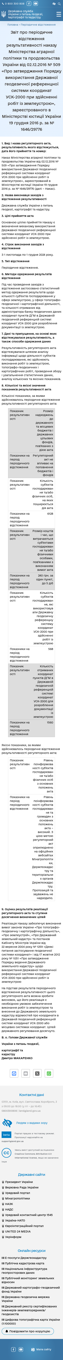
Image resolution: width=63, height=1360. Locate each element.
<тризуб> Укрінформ (11, 1236)
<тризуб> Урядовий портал (16, 1192)
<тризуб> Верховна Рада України (20, 1187)
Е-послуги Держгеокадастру (25, 1257)
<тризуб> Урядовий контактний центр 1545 (27, 1214)
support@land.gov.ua (13, 1141)
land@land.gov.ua (30, 1110)
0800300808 (9, 1110)
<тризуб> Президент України (17, 1181)
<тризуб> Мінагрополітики (16, 1198)
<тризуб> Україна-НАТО (13, 1220)
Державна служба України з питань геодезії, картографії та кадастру (25, 14)
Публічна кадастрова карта (24, 1263)
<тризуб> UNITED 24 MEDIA (16, 1231)
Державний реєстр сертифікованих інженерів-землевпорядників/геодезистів (29, 1310)
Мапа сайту (43, 1349)
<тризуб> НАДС (7, 1209)
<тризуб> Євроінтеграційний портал (23, 1225)
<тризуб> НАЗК (7, 1203)
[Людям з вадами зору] (54, 3)
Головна (12, 24)
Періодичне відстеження (38, 24)
